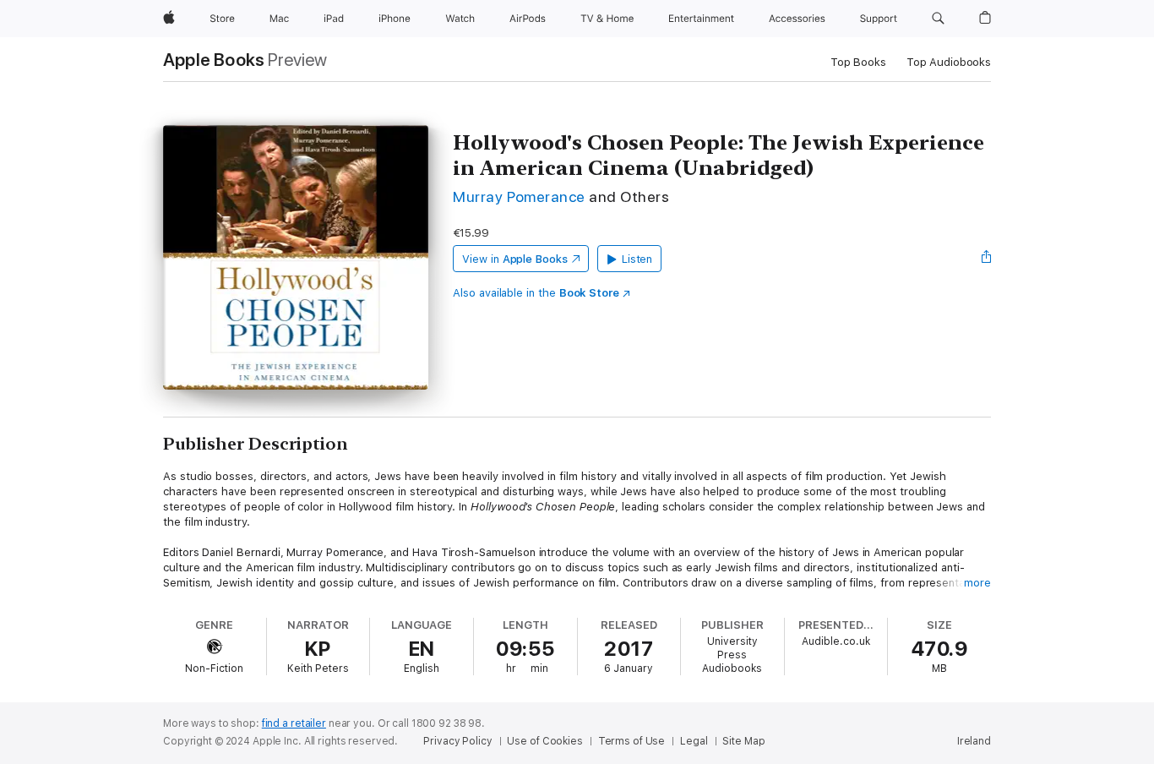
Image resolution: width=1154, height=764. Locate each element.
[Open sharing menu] (987, 258)
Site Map (743, 741)
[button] (938, 18)
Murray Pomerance (519, 196)
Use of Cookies (544, 741)
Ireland (974, 741)
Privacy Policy (457, 741)
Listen (637, 259)
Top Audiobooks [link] (948, 62)
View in (515, 259)
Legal (693, 741)
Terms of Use (632, 741)
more (977, 582)
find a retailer (294, 723)
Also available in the (536, 292)
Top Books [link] (858, 62)
